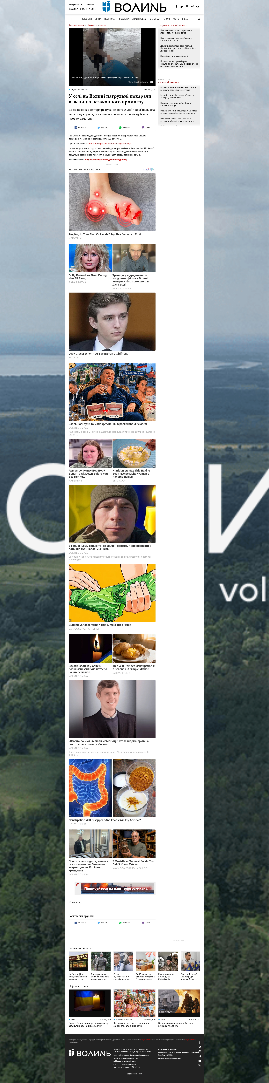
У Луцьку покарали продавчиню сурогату (106, 160)
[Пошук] (199, 19)
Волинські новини (76, 25)
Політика (109, 19)
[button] (90, 5)
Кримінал (154, 19)
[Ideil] (134, 1074)
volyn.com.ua (146, 1040)
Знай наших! (139, 19)
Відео (185, 19)
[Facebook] (176, 7)
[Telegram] (192, 7)
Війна (98, 19)
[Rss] (200, 1066)
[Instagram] (187, 7)
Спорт (167, 19)
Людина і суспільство (97, 25)
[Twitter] (182, 7)
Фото (176, 19)
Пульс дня (86, 19)
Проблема (123, 19)
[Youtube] (198, 7)
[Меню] (70, 19)
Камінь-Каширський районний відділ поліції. (109, 144)
